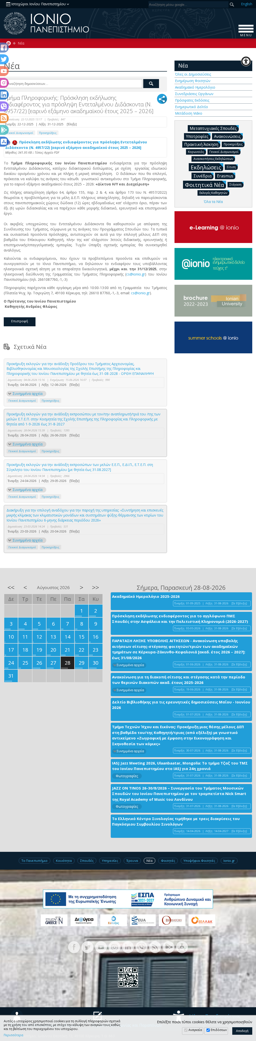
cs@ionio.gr (135, 274)
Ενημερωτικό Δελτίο (191, 106)
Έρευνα (132, 860)
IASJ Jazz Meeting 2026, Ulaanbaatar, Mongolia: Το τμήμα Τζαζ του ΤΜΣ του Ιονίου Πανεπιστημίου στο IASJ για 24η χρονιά (180, 765)
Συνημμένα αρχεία (27, 393)
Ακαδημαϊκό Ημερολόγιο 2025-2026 (146, 596)
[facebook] (74, 946)
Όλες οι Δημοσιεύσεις (193, 74)
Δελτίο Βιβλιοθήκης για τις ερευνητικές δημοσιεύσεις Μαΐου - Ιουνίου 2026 (181, 704)
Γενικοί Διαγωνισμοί (19, 133)
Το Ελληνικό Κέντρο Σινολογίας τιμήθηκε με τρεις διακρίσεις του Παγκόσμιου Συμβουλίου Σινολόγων (176, 821)
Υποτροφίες (197, 136)
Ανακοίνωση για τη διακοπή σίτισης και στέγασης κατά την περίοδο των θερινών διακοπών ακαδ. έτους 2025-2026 (178, 679)
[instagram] (114, 946)
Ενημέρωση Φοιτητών (192, 80)
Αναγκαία (195, 1030)
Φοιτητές (168, 860)
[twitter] (87, 946)
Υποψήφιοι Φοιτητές (199, 860)
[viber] (141, 946)
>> (95, 587)
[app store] (182, 946)
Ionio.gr (229, 860)
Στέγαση (236, 184)
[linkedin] (128, 946)
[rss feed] (155, 946)
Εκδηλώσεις (206, 167)
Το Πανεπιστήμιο (35, 860)
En (246, 4)
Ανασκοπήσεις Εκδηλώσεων (213, 159)
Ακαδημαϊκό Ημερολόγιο (195, 87)
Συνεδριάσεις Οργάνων (194, 93)
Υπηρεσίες (110, 860)
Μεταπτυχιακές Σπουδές (213, 128)
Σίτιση (231, 167)
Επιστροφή (19, 321)
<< (11, 587)
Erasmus (225, 176)
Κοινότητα (64, 860)
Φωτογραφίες (127, 775)
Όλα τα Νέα (213, 201)
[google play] (168, 946)
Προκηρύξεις (47, 133)
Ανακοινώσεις (227, 136)
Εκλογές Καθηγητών (213, 193)
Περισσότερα (13, 1035)
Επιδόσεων (219, 1030)
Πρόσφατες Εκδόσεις (192, 100)
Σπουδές (87, 860)
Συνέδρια (203, 176)
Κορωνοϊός (196, 152)
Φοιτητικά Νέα (204, 184)
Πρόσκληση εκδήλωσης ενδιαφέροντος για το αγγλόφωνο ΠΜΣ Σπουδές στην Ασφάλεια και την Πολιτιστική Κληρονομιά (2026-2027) (180, 618)
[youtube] (101, 946)
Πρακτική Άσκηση (201, 144)
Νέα (21, 43)
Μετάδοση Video (188, 113)
